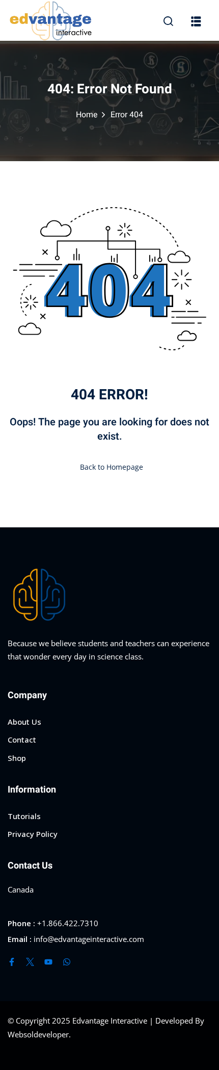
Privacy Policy (33, 834)
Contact (22, 739)
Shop (17, 758)
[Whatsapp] (67, 962)
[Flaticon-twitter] (30, 962)
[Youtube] (48, 962)
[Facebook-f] (12, 962)
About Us (24, 722)
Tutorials (24, 816)
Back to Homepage (111, 467)
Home (87, 115)
